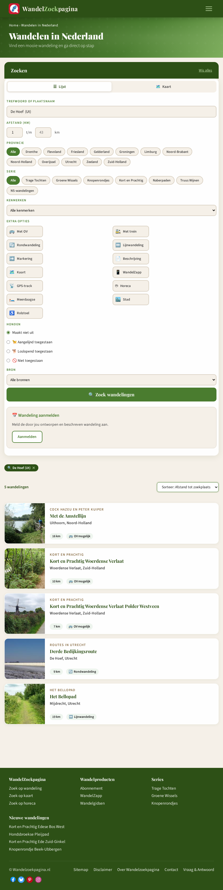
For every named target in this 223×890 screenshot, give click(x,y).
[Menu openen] (208, 8)
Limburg (150, 151)
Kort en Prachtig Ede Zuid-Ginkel (37, 842)
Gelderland (102, 151)
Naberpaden (162, 180)
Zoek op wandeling (25, 788)
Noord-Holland (21, 161)
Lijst (59, 86)
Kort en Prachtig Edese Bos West (36, 827)
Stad (122, 299)
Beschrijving (128, 259)
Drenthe (32, 151)
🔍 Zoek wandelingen (111, 394)
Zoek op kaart (21, 796)
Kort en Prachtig (131, 180)
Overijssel (48, 161)
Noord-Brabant (177, 151)
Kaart (163, 86)
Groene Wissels (67, 180)
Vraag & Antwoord (198, 870)
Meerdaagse (22, 299)
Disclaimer (103, 870)
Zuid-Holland (117, 161)
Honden (14, 324)
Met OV (18, 231)
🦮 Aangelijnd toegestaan (32, 342)
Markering (20, 259)
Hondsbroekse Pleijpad (29, 834)
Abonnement (91, 788)
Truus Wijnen (189, 180)
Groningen (127, 151)
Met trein (126, 231)
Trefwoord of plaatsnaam (31, 101)
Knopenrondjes (98, 180)
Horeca (123, 286)
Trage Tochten (36, 180)
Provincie (15, 143)
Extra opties (18, 221)
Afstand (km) (18, 122)
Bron (11, 369)
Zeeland (92, 161)
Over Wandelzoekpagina (138, 870)
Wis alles (205, 70)
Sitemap (80, 870)
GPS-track (20, 286)
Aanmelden (27, 437)
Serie (11, 171)
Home (13, 25)
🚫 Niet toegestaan (27, 360)
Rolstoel (19, 313)
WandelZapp (128, 272)
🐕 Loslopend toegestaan (32, 351)
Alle (13, 151)
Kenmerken (16, 200)
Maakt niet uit (23, 332)
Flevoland (54, 151)
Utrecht (71, 161)
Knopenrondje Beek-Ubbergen (35, 849)
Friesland (77, 151)
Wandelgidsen (92, 803)
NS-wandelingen (22, 190)
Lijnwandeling (129, 245)
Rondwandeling (24, 245)
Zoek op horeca (22, 803)
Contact (171, 870)
